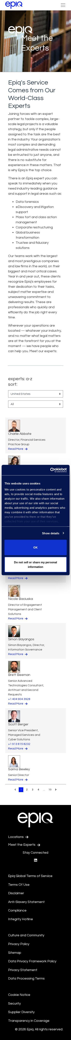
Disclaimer (16, 893)
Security (14, 1003)
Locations (16, 837)
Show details (50, 533)
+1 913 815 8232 (19, 743)
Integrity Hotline (20, 919)
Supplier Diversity (21, 1012)
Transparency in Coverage (28, 1021)
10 (49, 789)
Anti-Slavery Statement (26, 902)
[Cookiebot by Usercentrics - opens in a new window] (50, 470)
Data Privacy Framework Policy (32, 961)
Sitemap (14, 953)
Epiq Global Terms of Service (30, 876)
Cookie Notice (19, 995)
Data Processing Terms (26, 978)
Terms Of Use (19, 884)
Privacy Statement (22, 970)
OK (35, 547)
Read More (16, 448)
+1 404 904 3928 (19, 699)
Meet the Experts (22, 844)
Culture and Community (26, 935)
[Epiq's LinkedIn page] (35, 860)
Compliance (17, 910)
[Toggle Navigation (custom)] (63, 5)
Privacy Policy (18, 944)
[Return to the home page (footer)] (14, 5)
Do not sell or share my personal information (35, 564)
